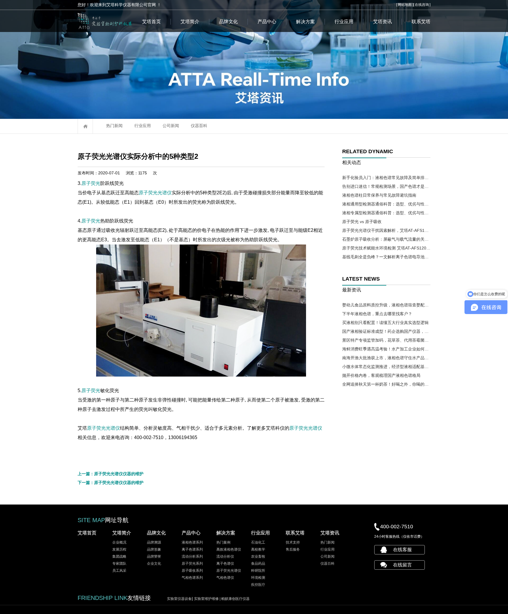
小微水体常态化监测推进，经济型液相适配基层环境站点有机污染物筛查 (386, 366)
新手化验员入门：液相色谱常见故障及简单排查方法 (386, 177)
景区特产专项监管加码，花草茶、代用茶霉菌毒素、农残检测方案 (386, 340)
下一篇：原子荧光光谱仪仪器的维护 (110, 482)
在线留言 (402, 564)
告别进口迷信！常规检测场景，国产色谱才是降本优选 (386, 186)
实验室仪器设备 (179, 599)
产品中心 (267, 21)
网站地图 (405, 5)
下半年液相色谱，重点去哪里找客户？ (377, 313)
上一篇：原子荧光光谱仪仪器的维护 (110, 473)
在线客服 (402, 549)
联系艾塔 (421, 21)
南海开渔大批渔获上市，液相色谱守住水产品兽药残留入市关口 (386, 357)
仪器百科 (199, 125)
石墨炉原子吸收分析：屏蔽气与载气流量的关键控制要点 (386, 239)
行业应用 (344, 21)
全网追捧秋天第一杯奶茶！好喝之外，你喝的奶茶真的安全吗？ (386, 384)
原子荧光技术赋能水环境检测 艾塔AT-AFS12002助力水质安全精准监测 (386, 248)
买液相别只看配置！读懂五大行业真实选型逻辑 (385, 322)
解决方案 (305, 21)
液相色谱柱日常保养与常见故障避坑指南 (379, 195)
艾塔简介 (190, 21)
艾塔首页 (151, 21)
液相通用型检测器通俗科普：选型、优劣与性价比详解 (386, 204)
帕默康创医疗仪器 (235, 599)
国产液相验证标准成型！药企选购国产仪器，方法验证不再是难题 (386, 331)
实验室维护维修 (207, 599)
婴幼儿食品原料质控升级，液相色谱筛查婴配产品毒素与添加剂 (386, 305)
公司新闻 (171, 125)
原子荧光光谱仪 (155, 192)
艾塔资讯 (382, 21)
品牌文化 (228, 21)
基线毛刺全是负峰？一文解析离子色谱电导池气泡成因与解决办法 (386, 256)
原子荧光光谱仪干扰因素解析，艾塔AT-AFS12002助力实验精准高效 (386, 230)
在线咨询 (422, 5)
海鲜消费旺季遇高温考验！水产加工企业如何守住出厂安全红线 (386, 349)
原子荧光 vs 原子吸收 (362, 221)
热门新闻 (114, 125)
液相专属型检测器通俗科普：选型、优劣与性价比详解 (386, 212)
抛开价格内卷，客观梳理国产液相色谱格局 (381, 375)
